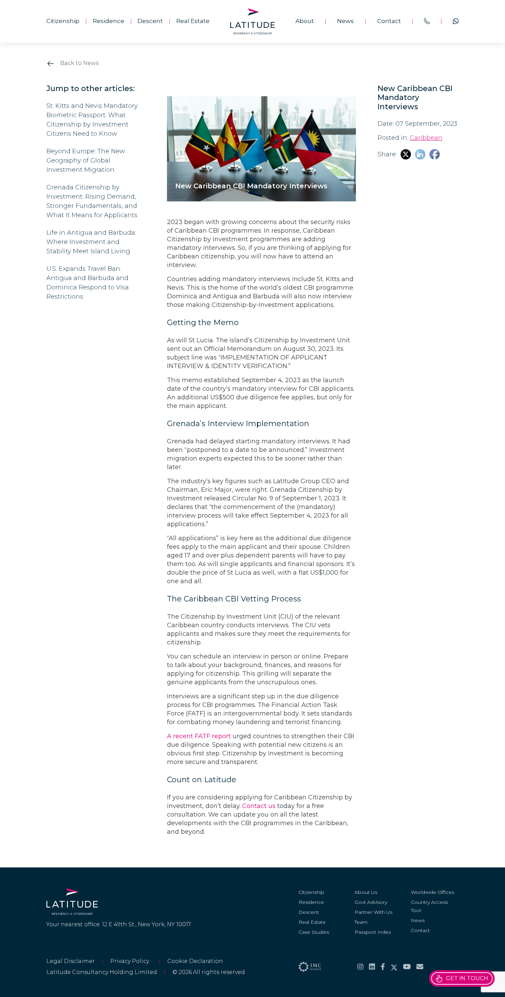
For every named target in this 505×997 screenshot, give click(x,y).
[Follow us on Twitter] (394, 967)
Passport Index (373, 932)
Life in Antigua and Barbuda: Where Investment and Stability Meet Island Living (91, 242)
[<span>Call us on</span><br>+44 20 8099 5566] (427, 21)
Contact (389, 21)
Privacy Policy (131, 961)
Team (361, 922)
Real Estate (193, 21)
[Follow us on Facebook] (383, 967)
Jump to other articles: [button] (90, 88)
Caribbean (426, 138)
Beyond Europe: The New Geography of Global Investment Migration (85, 160)
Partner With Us (373, 912)
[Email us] (419, 967)
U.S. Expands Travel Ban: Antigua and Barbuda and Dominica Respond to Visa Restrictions (87, 282)
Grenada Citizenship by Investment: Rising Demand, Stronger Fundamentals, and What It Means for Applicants (91, 201)
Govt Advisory (371, 902)
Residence (108, 21)
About (304, 21)
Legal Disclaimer (70, 961)
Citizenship (62, 21)
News (345, 21)
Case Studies (314, 932)
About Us (366, 892)
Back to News (79, 63)
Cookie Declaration (195, 961)
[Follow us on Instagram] (360, 967)
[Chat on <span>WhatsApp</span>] (456, 21)
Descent (150, 21)
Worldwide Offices (432, 892)
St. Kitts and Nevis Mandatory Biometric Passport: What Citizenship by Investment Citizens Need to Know (92, 119)
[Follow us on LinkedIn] (372, 967)
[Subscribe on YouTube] (407, 967)
